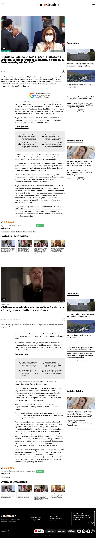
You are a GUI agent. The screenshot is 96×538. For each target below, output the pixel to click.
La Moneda (19, 231)
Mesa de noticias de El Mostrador (12, 319)
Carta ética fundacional (35, 517)
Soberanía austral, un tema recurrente (79, 86)
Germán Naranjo (6, 477)
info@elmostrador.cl (13, 521)
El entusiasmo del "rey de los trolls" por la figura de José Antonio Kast (80, 98)
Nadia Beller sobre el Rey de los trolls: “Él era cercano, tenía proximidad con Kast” (30, 145)
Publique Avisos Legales (56, 518)
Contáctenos (53, 520)
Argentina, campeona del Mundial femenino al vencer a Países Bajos (79, 172)
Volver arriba (4, 531)
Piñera (25, 231)
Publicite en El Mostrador (56, 516)
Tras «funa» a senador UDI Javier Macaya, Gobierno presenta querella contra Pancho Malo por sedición (23, 250)
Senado (30, 231)
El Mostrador (7, 72)
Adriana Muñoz (5, 231)
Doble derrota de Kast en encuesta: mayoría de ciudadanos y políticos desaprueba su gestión (29, 137)
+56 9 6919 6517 (4, 521)
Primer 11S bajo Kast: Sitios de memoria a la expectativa (80, 65)
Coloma (13, 231)
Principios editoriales (35, 519)
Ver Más (80, 110)
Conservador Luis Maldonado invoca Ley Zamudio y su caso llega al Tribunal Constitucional (53, 137)
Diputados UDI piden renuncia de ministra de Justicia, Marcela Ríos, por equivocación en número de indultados (8, 250)
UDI (34, 231)
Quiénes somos (33, 516)
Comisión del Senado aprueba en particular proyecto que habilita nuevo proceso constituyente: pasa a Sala (57, 250)
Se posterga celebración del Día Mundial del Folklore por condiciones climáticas (53, 144)
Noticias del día (75, 140)
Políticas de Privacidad (35, 521)
